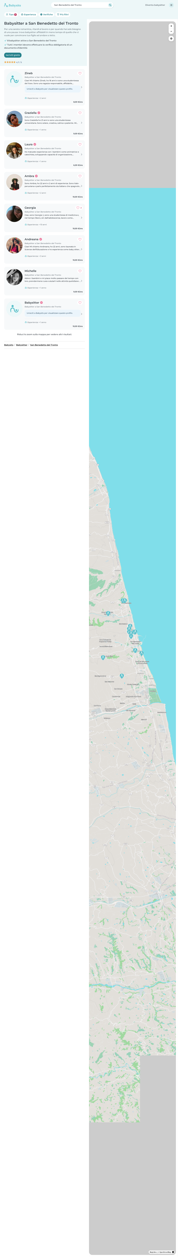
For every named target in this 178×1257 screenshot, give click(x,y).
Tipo (12, 14)
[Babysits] (12, 5)
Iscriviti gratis (13, 55)
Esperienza (29, 14)
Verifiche (48, 14)
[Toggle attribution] (173, 1252)
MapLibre (153, 1252)
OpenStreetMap (165, 1252)
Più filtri (64, 14)
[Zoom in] (171, 26)
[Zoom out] (171, 31)
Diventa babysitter (155, 5)
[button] (103, 657)
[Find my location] (171, 38)
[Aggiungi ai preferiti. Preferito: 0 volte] (80, 73)
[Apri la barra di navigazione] (171, 5)
